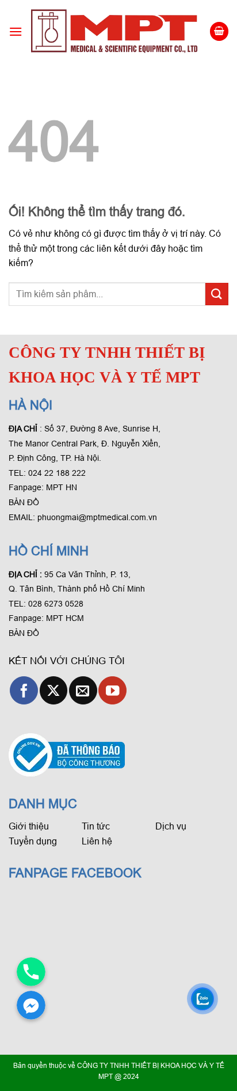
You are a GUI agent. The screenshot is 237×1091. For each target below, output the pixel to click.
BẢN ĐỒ (24, 502)
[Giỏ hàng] (219, 31)
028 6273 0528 (57, 603)
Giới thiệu (29, 826)
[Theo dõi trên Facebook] (24, 690)
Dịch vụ (170, 826)
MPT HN (61, 487)
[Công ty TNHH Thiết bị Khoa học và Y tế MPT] (115, 31)
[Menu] (15, 31)
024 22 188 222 (57, 473)
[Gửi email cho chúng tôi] (83, 690)
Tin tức (96, 826)
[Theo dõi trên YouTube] (112, 690)
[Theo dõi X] (54, 690)
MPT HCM (65, 618)
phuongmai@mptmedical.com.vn (97, 517)
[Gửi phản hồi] (216, 294)
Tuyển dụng (33, 841)
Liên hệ (97, 841)
